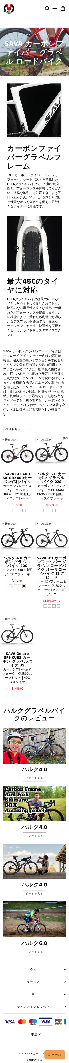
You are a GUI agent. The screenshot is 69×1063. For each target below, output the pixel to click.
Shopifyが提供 (34, 1059)
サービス (33, 981)
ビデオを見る (34, 778)
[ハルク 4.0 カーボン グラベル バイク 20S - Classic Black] (24, 586)
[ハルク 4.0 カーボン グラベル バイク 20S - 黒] (10, 586)
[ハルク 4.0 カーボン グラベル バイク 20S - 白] (15, 586)
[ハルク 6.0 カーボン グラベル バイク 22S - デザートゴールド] (49, 510)
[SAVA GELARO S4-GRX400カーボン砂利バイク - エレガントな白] (19, 510)
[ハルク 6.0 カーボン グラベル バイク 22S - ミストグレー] (45, 510)
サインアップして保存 (33, 1006)
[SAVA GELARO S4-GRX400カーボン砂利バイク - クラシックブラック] (24, 510)
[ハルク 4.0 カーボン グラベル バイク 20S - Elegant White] (19, 586)
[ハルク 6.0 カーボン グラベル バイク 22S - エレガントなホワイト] (54, 510)
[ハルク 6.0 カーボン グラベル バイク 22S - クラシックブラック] (58, 510)
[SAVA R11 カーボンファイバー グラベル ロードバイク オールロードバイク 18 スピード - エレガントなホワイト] (54, 606)
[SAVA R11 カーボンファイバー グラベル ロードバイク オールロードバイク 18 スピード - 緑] (49, 606)
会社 (33, 969)
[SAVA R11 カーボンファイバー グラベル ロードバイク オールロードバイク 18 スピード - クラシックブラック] (58, 606)
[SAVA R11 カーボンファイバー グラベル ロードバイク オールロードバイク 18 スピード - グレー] (45, 606)
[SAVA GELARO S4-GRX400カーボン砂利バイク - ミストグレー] (10, 510)
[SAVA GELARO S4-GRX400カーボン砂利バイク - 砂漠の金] (15, 510)
